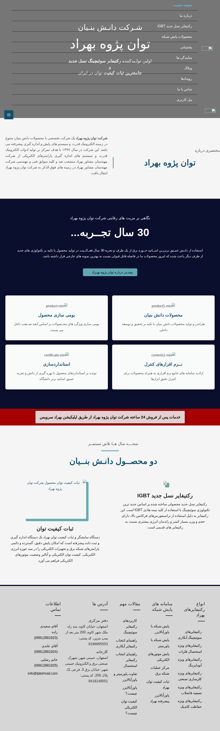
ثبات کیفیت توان (55, 528)
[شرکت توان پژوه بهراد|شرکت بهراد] (207, 52)
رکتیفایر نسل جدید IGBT (165, 495)
